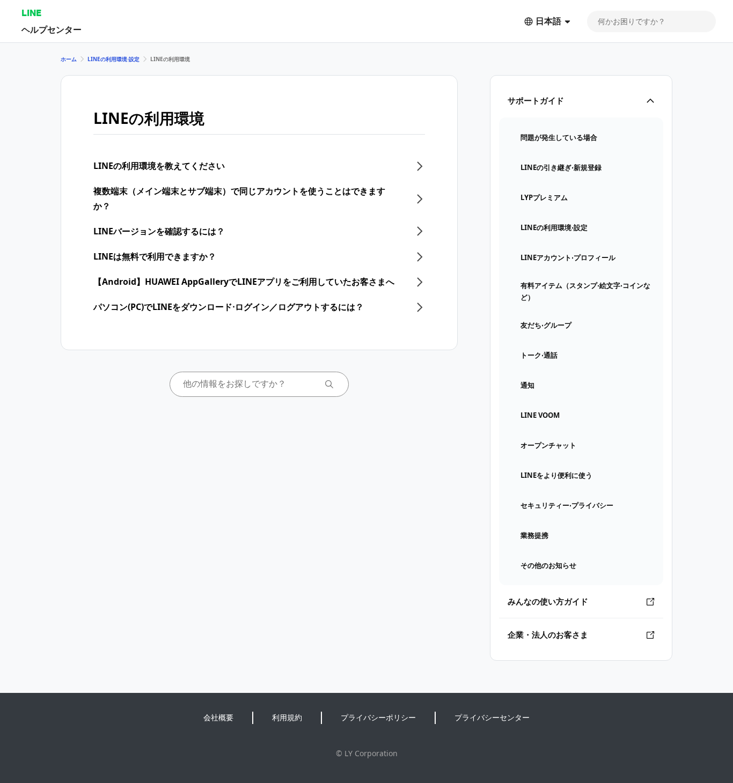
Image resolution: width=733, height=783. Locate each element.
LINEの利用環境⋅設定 (113, 59)
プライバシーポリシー (378, 717)
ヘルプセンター (51, 29)
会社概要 (218, 717)
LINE (31, 12)
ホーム (69, 59)
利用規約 (287, 717)
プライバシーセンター (492, 717)
